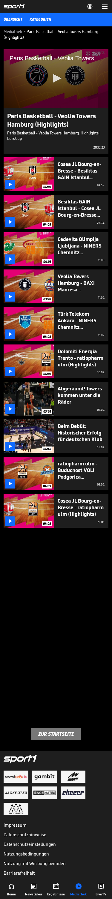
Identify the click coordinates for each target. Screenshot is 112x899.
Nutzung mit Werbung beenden (35, 863)
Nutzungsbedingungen (26, 854)
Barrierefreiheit (19, 873)
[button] (56, 78)
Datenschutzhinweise (25, 834)
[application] (56, 78)
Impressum (15, 825)
